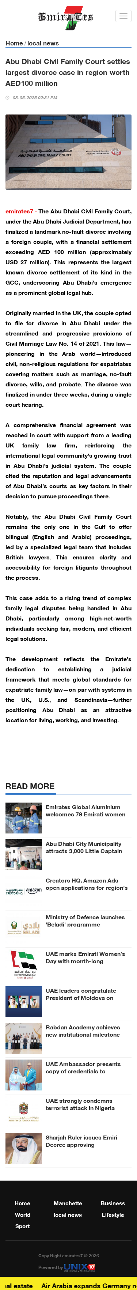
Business (113, 1202)
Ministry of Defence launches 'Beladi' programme (85, 920)
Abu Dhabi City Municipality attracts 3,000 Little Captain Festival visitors (84, 850)
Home (14, 42)
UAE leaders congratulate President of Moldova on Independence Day (81, 997)
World (22, 1214)
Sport (22, 1225)
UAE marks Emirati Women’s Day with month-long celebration (85, 960)
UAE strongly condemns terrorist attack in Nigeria (80, 1103)
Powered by (51, 1267)
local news (43, 42)
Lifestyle (113, 1214)
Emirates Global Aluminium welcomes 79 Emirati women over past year (85, 813)
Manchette (68, 1202)
